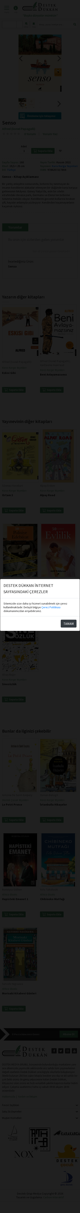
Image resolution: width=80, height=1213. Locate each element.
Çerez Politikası (51, 607)
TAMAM (68, 624)
